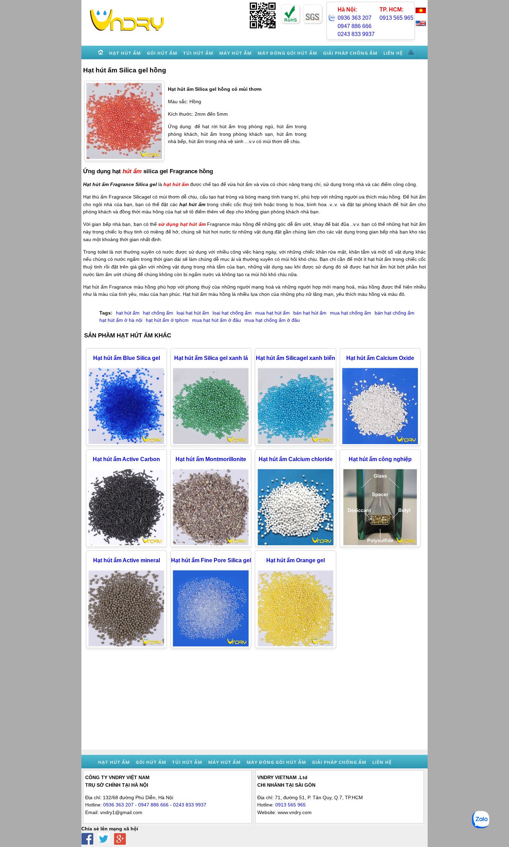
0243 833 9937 (356, 34)
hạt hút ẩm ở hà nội (120, 320)
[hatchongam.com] (127, 31)
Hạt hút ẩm (114, 762)
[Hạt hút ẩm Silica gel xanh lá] (211, 442)
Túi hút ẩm (187, 762)
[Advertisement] (254, 701)
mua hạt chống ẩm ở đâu (272, 320)
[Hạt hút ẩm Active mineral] (126, 644)
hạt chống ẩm (158, 313)
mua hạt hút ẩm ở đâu (216, 320)
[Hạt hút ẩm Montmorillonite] (211, 543)
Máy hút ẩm (224, 762)
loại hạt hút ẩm (193, 313)
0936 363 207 (355, 18)
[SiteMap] (411, 53)
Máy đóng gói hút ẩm (276, 762)
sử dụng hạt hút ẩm (181, 224)
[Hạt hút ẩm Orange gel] (296, 644)
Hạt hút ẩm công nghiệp (380, 459)
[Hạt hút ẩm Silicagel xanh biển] (296, 442)
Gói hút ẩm (151, 762)
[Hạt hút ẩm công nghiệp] (380, 543)
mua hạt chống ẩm (350, 313)
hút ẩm (132, 171)
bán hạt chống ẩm (394, 313)
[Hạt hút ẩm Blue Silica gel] (126, 442)
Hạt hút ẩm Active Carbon (126, 459)
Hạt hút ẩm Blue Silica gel (126, 358)
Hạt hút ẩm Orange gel (295, 560)
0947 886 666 (355, 26)
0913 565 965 (396, 18)
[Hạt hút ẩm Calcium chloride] (296, 543)
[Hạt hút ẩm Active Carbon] (126, 543)
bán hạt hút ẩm (310, 313)
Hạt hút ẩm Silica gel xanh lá (211, 358)
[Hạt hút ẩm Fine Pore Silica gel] (211, 644)
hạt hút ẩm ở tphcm (167, 320)
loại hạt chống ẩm (232, 313)
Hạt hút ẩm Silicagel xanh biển (295, 358)
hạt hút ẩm (176, 184)
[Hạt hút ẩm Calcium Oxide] (380, 442)
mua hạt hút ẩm (272, 313)
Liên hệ (382, 762)
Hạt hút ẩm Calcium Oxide (380, 358)
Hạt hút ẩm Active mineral (126, 560)
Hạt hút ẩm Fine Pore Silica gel (211, 560)
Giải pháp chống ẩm (339, 762)
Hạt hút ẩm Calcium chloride (296, 459)
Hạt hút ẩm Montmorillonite (211, 459)
